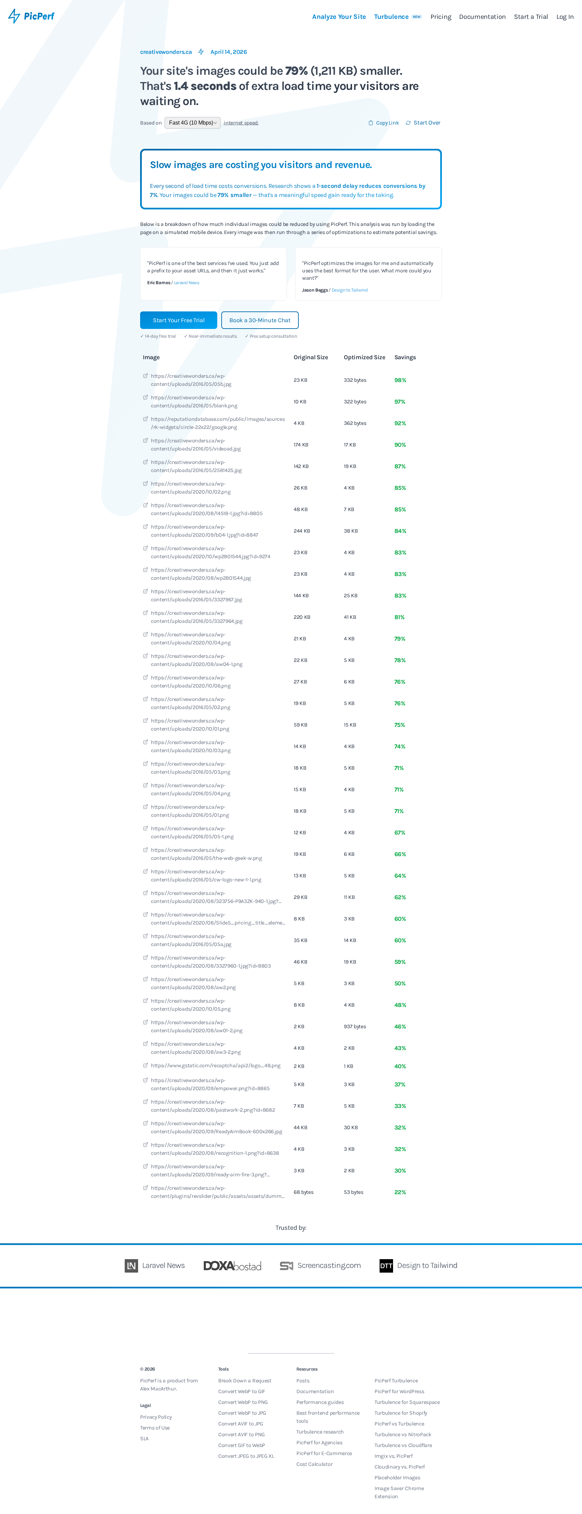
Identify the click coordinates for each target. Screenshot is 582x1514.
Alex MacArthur (158, 1388)
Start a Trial (531, 17)
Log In (565, 17)
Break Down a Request (244, 1380)
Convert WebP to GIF (241, 1391)
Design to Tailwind (350, 290)
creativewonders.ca (166, 52)
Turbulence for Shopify (401, 1413)
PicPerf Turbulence (396, 1380)
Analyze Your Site (339, 17)
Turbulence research (320, 1431)
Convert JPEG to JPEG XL (246, 1456)
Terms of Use (155, 1427)
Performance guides (320, 1402)
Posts (302, 1380)
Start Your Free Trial (178, 320)
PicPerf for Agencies (319, 1442)
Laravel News (186, 282)
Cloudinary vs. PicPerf (400, 1466)
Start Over (427, 122)
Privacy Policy (156, 1417)
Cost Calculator (314, 1464)
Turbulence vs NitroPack (403, 1434)
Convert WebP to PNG (243, 1402)
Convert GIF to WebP (241, 1445)
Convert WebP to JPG (242, 1413)
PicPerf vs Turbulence (399, 1423)
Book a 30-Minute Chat (259, 320)
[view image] (145, 377)
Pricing (440, 17)
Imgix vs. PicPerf (394, 1456)
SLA (144, 1438)
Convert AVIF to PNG (241, 1434)
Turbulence (397, 17)
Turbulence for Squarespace (407, 1402)
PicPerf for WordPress (399, 1391)
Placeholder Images (397, 1477)
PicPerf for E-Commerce (324, 1453)
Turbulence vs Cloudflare (403, 1445)
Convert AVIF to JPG (240, 1423)
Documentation (482, 17)
